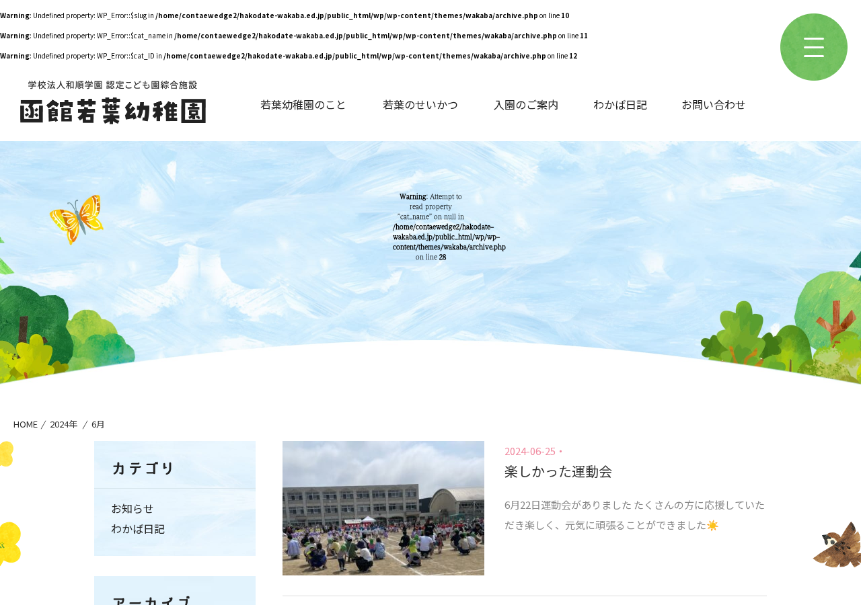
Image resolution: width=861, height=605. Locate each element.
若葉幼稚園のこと (303, 104)
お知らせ (132, 508)
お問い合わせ (713, 104)
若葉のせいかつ (420, 104)
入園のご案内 (526, 104)
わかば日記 (620, 104)
